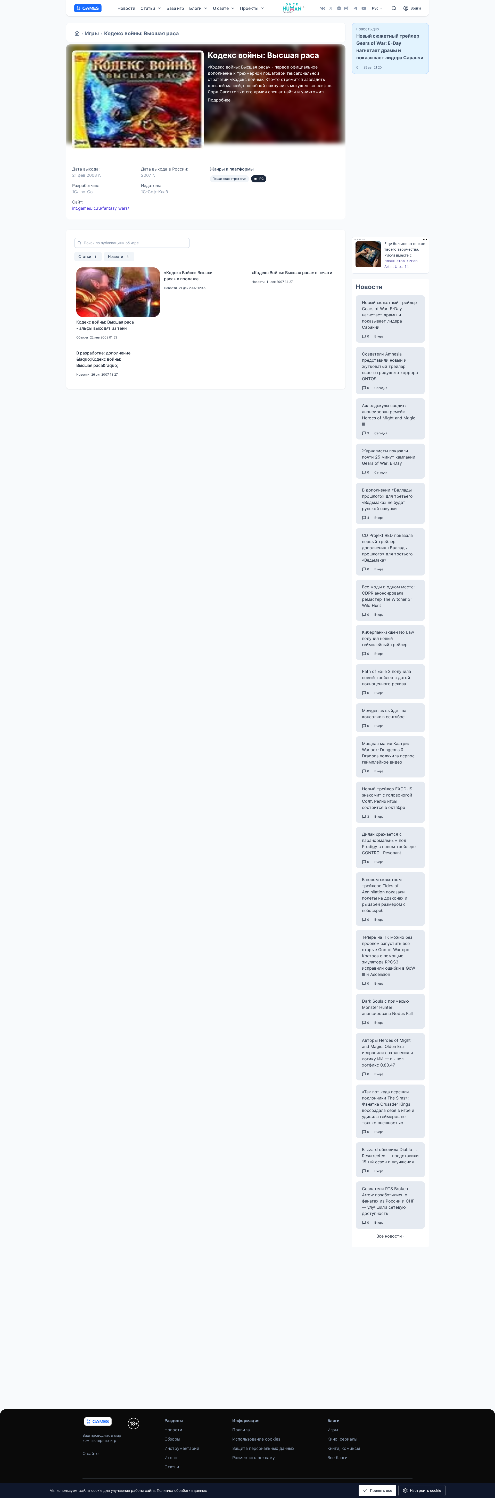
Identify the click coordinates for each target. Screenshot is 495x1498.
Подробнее (219, 100)
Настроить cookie (425, 1490)
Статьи (87, 256)
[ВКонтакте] (322, 8)
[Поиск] (394, 8)
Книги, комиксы (343, 1448)
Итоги (170, 1457)
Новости (126, 8)
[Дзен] (339, 8)
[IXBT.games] (77, 33)
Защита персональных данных (263, 1448)
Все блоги (337, 1457)
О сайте (90, 1453)
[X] (331, 8)
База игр (175, 8)
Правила (241, 1429)
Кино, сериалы (342, 1439)
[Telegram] (355, 8)
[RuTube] (347, 8)
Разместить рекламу (253, 1457)
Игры (92, 33)
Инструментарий (181, 1448)
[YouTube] (364, 8)
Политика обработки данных (182, 1490)
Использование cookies (256, 1439)
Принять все (381, 1490)
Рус (375, 8)
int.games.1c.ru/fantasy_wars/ (100, 208)
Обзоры (172, 1439)
